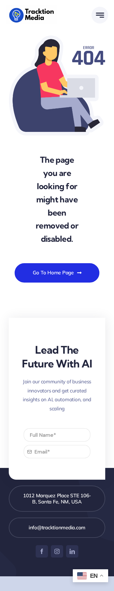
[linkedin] (72, 551)
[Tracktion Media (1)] (31, 7)
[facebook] (42, 551)
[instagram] (57, 551)
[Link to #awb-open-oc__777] (99, 15)
